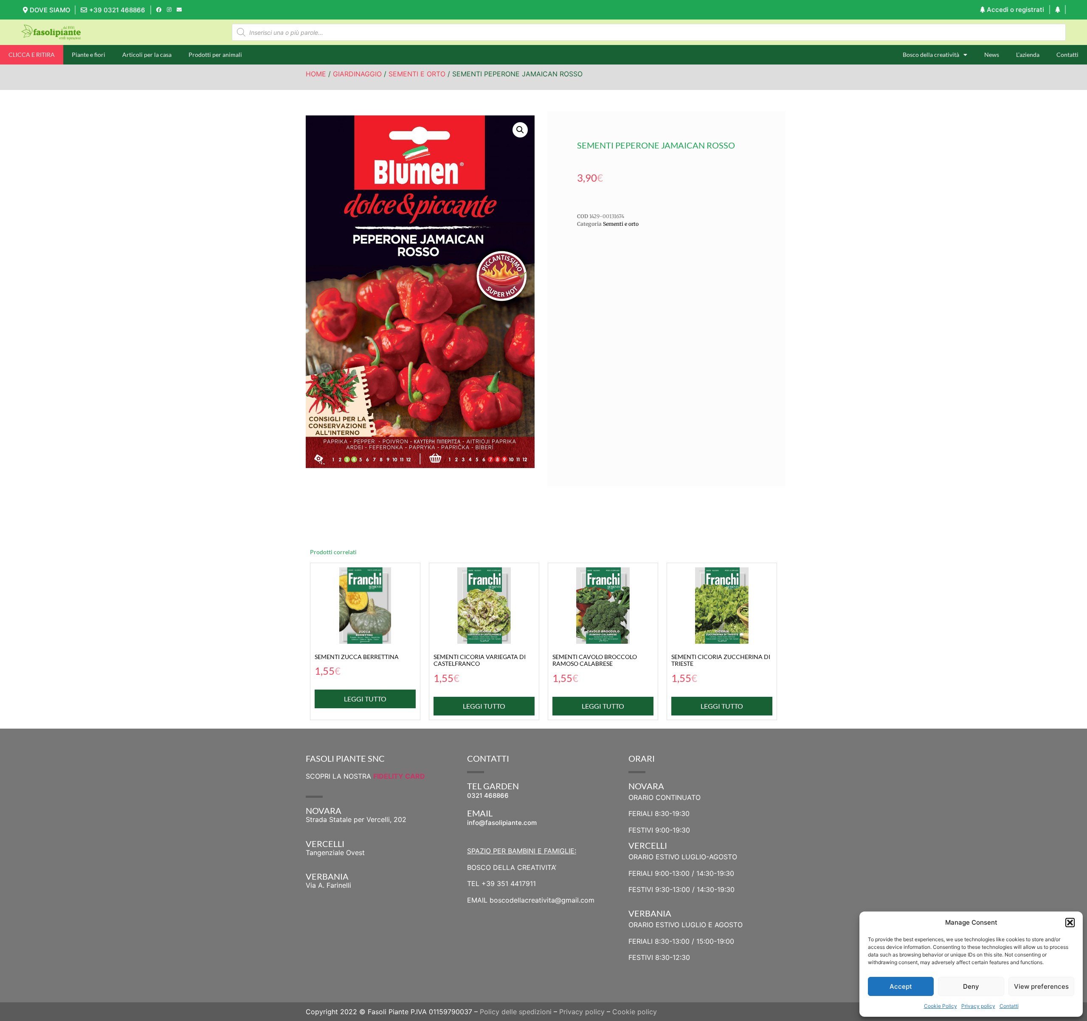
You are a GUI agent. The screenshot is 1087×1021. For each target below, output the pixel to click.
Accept (901, 986)
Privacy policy (978, 1006)
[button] (1070, 922)
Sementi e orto (417, 74)
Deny (971, 986)
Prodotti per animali (215, 54)
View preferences (1041, 986)
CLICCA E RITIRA (31, 54)
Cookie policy (634, 1011)
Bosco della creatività (931, 54)
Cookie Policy (940, 1006)
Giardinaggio (357, 74)
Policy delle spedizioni (516, 1011)
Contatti (1009, 1006)
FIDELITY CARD (399, 776)
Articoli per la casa (147, 54)
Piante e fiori (88, 54)
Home (316, 74)
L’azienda (1027, 54)
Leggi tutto (365, 699)
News (991, 54)
